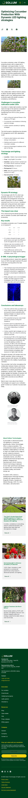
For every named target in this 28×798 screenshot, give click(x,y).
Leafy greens (5, 699)
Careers (3, 730)
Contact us (4, 736)
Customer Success (17, 384)
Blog (2, 710)
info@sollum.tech (5, 680)
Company (4, 733)
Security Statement (6, 787)
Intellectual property (7, 696)
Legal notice (4, 784)
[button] (19, 2)
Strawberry (4, 702)
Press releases (5, 719)
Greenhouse (4, 693)
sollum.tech (16, 483)
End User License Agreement (8, 790)
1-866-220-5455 (5, 678)
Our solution (4, 690)
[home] (9, 2)
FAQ (2, 716)
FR (24, 2)
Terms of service (5, 782)
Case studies (4, 713)
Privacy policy (4, 779)
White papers (5, 722)
